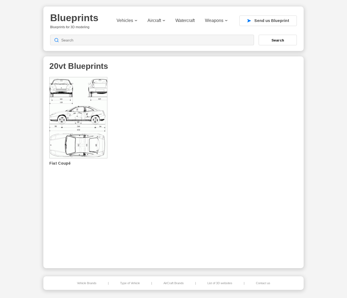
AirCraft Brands (173, 283)
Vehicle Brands (87, 283)
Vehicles (125, 20)
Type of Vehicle (130, 283)
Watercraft (185, 20)
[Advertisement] (269, 168)
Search (278, 40)
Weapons (214, 20)
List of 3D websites (219, 283)
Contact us (263, 283)
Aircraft (154, 20)
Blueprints (74, 17)
